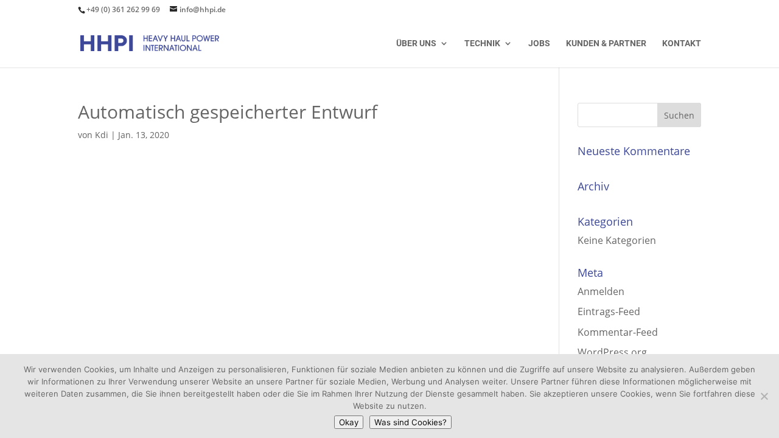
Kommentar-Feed (618, 332)
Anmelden (601, 291)
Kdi (101, 135)
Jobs (539, 43)
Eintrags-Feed (609, 311)
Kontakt (681, 43)
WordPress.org (612, 352)
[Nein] (764, 396)
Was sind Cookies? (410, 422)
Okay (348, 422)
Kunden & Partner (606, 43)
